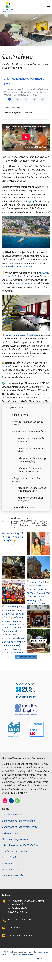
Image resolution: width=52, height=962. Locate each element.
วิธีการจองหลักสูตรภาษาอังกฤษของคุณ (27, 423)
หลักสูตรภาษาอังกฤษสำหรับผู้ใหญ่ (29, 431)
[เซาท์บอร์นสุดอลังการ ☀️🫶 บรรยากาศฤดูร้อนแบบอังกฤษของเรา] (38, 567)
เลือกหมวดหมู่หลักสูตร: (12, 108)
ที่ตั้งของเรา (7, 863)
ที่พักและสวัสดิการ (11, 869)
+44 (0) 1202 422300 (19, 919)
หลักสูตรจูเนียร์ (31, 201)
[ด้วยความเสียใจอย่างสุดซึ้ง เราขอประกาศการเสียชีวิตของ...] (13, 641)
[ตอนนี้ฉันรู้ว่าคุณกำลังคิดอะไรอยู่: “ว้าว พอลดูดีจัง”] (13, 567)
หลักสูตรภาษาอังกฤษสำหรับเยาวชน (26, 479)
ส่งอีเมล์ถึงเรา (14, 927)
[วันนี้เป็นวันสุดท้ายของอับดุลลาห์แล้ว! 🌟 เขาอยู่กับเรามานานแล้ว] (38, 616)
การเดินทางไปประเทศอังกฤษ (16, 851)
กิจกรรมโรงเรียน (10, 857)
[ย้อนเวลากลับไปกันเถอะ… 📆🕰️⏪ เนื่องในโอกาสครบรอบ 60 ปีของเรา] (38, 641)
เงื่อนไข (15, 955)
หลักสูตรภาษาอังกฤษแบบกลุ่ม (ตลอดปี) (30, 499)
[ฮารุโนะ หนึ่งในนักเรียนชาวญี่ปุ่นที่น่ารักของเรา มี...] (38, 543)
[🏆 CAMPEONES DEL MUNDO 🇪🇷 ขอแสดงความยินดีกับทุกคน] (13, 592)
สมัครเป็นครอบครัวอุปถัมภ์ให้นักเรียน (20, 845)
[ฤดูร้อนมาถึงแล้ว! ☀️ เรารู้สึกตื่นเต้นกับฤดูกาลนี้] (38, 592)
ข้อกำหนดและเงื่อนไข (13, 875)
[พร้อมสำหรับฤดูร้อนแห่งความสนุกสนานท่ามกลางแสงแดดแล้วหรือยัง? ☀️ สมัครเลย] (13, 616)
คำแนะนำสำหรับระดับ (13, 814)
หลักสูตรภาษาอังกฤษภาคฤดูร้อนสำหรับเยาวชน (32, 489)
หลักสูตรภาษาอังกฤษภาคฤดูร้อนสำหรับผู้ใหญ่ (32, 460)
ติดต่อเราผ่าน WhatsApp (20, 935)
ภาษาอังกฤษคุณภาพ (27, 283)
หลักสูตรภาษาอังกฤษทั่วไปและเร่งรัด (31, 440)
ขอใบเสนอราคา (20, 414)
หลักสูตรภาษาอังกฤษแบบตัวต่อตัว (32, 450)
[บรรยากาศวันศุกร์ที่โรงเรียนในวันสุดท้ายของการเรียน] (13, 543)
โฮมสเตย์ (6, 366)
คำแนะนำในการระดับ (23, 507)
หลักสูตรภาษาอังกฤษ (16, 407)
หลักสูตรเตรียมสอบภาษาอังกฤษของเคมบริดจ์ (30, 469)
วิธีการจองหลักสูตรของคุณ (15, 839)
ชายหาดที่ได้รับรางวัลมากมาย (17, 266)
